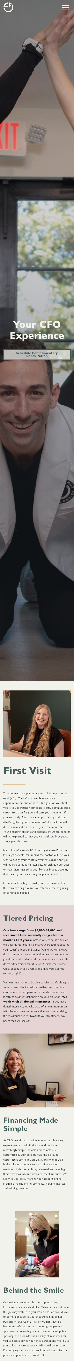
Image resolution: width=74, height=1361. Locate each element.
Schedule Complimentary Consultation (37, 355)
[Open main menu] (65, 7)
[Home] (8, 7)
